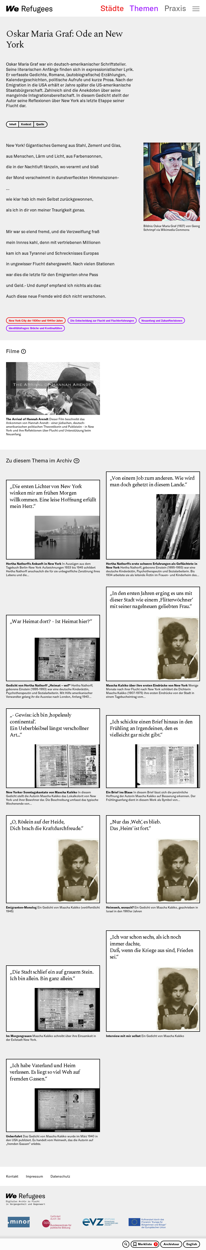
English (191, 1244)
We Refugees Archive (29, 9)
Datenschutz (60, 1176)
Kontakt (12, 1176)
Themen (144, 8)
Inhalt (12, 124)
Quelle (40, 124)
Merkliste (147, 1244)
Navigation (196, 9)
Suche (125, 1244)
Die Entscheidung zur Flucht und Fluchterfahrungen (102, 320)
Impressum (34, 1176)
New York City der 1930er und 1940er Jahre (36, 320)
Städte (112, 8)
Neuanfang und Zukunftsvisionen (161, 320)
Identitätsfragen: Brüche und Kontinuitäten (35, 328)
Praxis (175, 8)
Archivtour (171, 1244)
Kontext (26, 124)
